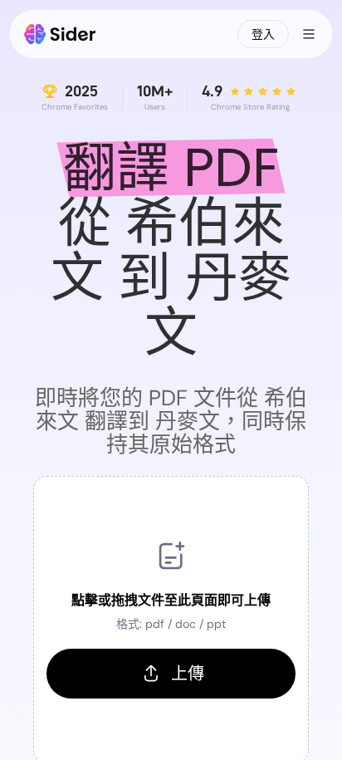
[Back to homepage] (60, 34)
